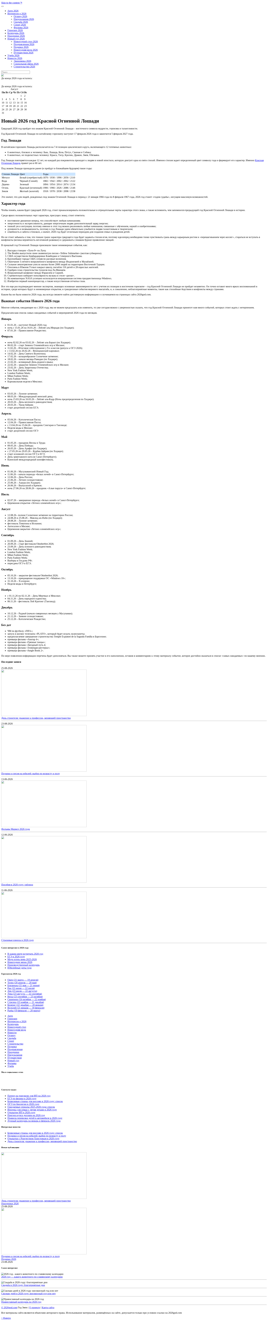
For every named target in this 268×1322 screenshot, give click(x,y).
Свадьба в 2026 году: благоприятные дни (23, 1285)
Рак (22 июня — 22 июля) (21, 988)
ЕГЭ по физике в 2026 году (21, 1098)
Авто (10, 1016)
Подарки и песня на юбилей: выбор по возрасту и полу (30, 773)
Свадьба (11, 1038)
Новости (12, 1032)
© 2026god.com (9, 1307)
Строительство (15, 1043)
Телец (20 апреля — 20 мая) (22, 982)
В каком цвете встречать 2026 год (25, 953)
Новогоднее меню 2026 (19, 962)
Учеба (10, 1066)
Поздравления (14, 1049)
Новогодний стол (16, 1027)
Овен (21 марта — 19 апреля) (22, 980)
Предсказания (14, 1055)
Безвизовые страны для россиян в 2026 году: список (35, 1101)
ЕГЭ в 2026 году (16, 956)
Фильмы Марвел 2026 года (15, 829)
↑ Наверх (6, 1318)
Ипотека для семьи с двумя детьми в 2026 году (32, 1109)
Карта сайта (48, 1307)
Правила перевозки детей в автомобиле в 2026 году (34, 1118)
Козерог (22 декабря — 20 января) (25, 1005)
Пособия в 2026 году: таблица (17, 884)
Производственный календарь (23, 965)
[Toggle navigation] (2, 6)
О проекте (34, 1307)
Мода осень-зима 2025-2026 (22, 959)
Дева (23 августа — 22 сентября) (24, 994)
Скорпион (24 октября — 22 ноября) (26, 999)
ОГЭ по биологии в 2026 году (23, 1104)
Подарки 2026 (8, 1259)
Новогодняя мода (16, 1029)
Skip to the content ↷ (11, 2)
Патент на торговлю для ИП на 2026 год (28, 1095)
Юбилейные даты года (19, 967)
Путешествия (14, 1057)
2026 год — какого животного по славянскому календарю (32, 1276)
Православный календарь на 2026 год (21, 1302)
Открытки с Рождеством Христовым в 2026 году (33, 1138)
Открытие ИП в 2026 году (21, 1112)
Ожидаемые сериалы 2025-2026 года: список (31, 1107)
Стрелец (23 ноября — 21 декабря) (25, 1002)
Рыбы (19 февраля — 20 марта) (23, 1010)
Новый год (13, 1060)
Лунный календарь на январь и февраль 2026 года (33, 1121)
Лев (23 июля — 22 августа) (22, 991)
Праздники (13, 1052)
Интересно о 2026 (16, 1021)
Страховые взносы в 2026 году (17, 940)
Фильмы (11, 1063)
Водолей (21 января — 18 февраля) (25, 1007)
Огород (11, 1035)
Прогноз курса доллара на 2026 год (26, 1115)
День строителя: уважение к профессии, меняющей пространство (36, 718)
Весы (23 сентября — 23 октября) (25, 996)
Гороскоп (12, 1018)
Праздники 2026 (10, 1203)
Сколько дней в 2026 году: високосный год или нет (28, 1293)
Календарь (13, 1024)
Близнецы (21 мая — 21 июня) (23, 985)
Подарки (12, 1046)
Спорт (10, 1041)
